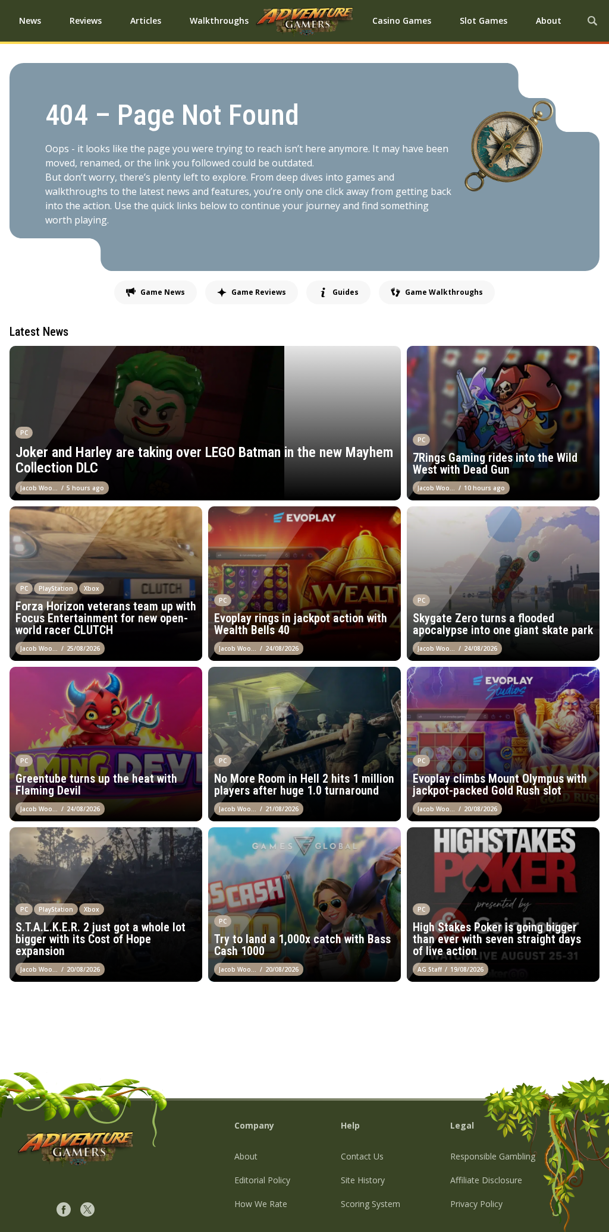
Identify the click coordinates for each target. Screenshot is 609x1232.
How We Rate (260, 1203)
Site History (363, 1180)
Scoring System (370, 1203)
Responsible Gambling (492, 1156)
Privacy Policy (476, 1203)
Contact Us (362, 1156)
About (246, 1156)
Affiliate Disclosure (486, 1180)
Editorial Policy (262, 1180)
